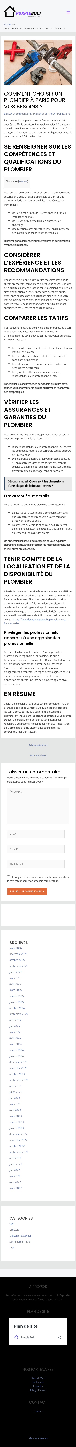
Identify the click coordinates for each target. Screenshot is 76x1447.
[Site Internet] (36, 864)
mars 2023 (15, 1116)
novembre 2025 (18, 953)
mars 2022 (15, 1188)
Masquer (23, 181)
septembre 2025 (18, 965)
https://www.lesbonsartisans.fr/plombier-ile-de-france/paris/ (36, 621)
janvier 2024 (16, 1056)
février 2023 (16, 1121)
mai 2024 (14, 1032)
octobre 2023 (17, 1073)
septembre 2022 (18, 1151)
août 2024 (15, 1019)
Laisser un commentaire (17, 113)
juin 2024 (14, 1026)
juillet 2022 (15, 1164)
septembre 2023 (18, 1080)
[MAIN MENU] (68, 12)
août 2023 (15, 1086)
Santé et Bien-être (19, 1241)
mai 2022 (14, 1175)
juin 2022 (14, 1170)
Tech (11, 1247)
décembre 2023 (18, 1062)
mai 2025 (14, 978)
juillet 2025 (15, 971)
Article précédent (38, 745)
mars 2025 (15, 989)
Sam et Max (38, 1378)
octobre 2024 (17, 1008)
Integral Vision (38, 1390)
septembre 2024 (18, 1013)
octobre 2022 (17, 1145)
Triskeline (38, 1386)
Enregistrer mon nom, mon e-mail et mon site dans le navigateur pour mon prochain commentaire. (38, 879)
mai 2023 (14, 1104)
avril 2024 (15, 1037)
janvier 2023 (16, 1127)
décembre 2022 (18, 1134)
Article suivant (38, 755)
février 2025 (16, 995)
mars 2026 (15, 947)
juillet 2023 (15, 1091)
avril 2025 (15, 983)
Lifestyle (14, 1229)
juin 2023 (14, 1097)
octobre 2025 (17, 959)
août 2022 (15, 1158)
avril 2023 (15, 1110)
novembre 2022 (18, 1140)
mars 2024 (15, 1043)
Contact (38, 1410)
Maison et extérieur (44, 113)
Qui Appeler (38, 1382)
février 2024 (16, 1049)
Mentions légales (38, 1438)
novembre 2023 (18, 1067)
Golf (11, 1223)
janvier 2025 (16, 1002)
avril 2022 (15, 1182)
